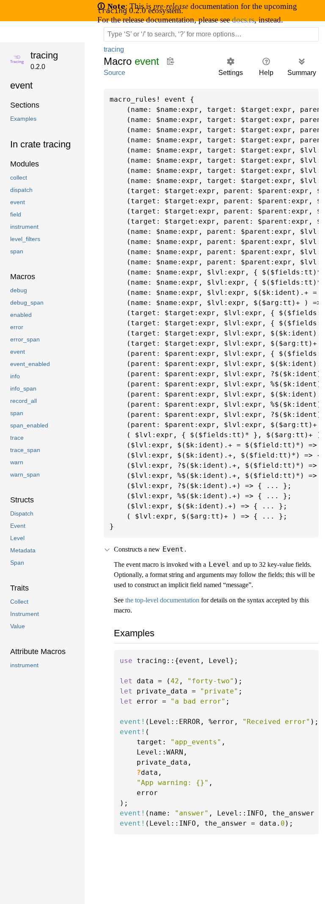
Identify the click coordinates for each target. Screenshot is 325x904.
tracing (45, 55)
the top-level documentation (169, 610)
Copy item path (171, 61)
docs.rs (261, 19)
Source (114, 73)
